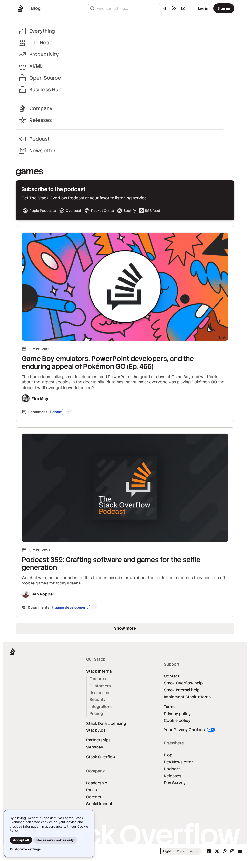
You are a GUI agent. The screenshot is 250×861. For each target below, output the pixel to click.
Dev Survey (175, 782)
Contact (171, 676)
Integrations (101, 706)
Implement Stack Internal (188, 696)
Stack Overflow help (183, 683)
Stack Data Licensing (106, 723)
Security (97, 699)
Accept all (21, 840)
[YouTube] (240, 851)
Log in (203, 8)
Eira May (39, 398)
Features (97, 678)
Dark (181, 851)
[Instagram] (232, 851)
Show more (125, 628)
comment (37, 412)
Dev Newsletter (178, 762)
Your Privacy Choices (185, 729)
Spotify (130, 210)
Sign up (224, 8)
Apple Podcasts (42, 210)
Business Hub (45, 89)
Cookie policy (177, 720)
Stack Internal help (181, 690)
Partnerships (98, 740)
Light (167, 851)
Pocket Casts (102, 210)
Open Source (45, 78)
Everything (42, 31)
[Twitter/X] (217, 851)
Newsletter (42, 150)
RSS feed (152, 210)
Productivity (44, 54)
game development (71, 607)
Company (40, 108)
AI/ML (36, 66)
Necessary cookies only (55, 840)
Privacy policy (177, 713)
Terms (170, 706)
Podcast (39, 139)
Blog (168, 755)
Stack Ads (95, 730)
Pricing (96, 713)
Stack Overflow (101, 756)
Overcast (73, 210)
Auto (194, 851)
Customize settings (25, 849)
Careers (93, 797)
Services (94, 747)
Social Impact (99, 803)
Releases (40, 120)
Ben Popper (42, 594)
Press (91, 789)
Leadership (96, 783)
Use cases (99, 692)
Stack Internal (99, 671)
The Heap (40, 43)
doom (57, 412)
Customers (100, 685)
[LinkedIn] (209, 851)
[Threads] (225, 851)
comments (38, 607)
